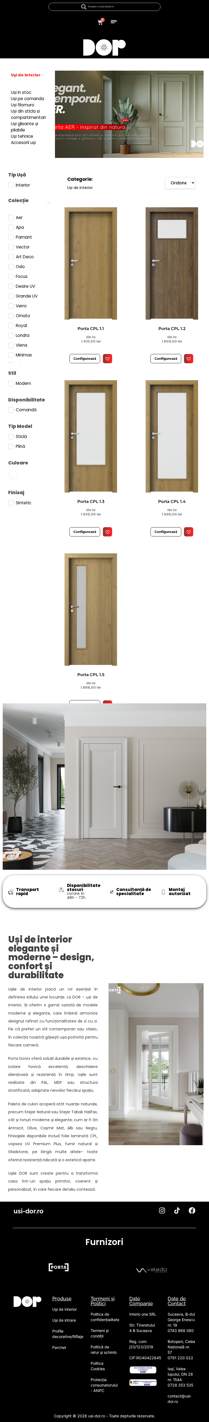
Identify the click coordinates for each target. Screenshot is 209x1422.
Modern (23, 383)
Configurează (84, 358)
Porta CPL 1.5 (90, 674)
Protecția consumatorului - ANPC (104, 1385)
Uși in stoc (21, 92)
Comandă (26, 410)
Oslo (20, 266)
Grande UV (27, 296)
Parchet (59, 1347)
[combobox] (104, 7)
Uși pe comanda (27, 98)
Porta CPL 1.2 (172, 328)
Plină (20, 446)
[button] (113, 20)
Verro (21, 306)
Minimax (24, 355)
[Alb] (13, 474)
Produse (62, 1298)
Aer (19, 217)
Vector (23, 247)
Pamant (24, 237)
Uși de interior (26, 75)
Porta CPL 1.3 (90, 501)
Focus (21, 276)
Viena (21, 345)
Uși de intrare (64, 1320)
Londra (22, 335)
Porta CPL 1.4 (172, 501)
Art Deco (25, 257)
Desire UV (25, 286)
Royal (21, 325)
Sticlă (21, 436)
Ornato (23, 316)
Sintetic (23, 503)
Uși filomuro (22, 105)
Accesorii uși (23, 142)
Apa (20, 227)
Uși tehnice (22, 136)
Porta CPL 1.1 (91, 328)
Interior (23, 185)
